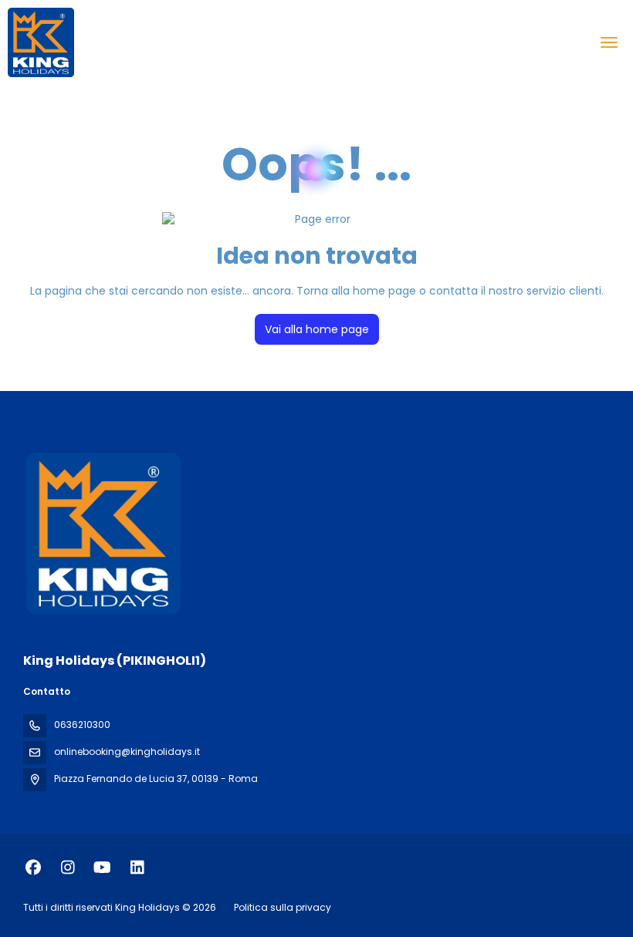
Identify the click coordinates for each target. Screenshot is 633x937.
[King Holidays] (102, 533)
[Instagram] (67, 867)
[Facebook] (32, 867)
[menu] (609, 42)
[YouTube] (102, 867)
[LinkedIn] (137, 867)
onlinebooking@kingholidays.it (127, 751)
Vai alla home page (317, 329)
